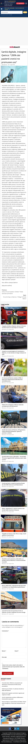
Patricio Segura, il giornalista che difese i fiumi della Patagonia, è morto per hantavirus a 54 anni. (14, 703)
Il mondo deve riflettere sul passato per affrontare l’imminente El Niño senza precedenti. (12, 684)
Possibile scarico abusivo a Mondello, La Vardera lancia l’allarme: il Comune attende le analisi (13, 560)
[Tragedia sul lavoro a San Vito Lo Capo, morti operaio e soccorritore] (14, 523)
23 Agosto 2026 (11, 329)
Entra (25, 12)
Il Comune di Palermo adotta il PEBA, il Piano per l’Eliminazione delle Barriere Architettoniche (12, 379)
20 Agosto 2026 (11, 382)
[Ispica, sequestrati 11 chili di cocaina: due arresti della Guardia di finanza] (14, 498)
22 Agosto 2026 (11, 356)
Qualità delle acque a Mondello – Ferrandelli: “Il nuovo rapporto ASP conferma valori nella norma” (14, 458)
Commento (5, 631)
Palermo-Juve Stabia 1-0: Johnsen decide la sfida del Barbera (13, 689)
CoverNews (16, 742)
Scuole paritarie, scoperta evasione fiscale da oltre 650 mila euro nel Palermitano (13, 484)
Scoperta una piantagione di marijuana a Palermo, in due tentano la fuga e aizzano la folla (14, 353)
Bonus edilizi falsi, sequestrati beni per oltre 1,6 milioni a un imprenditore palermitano (14, 586)
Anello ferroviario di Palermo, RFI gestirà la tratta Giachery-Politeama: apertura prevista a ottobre (13, 431)
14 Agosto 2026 (11, 461)
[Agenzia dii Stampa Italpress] (11, 716)
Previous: (12, 291)
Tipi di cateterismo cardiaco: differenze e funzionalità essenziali (12, 698)
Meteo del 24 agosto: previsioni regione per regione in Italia (13, 693)
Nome (4, 651)
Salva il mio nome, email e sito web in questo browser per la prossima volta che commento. (13, 666)
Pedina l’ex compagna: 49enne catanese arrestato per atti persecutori (12, 405)
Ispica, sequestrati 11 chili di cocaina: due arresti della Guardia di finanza (13, 509)
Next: (14, 296)
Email (17, 651)
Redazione (5, 64)
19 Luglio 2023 (12, 64)
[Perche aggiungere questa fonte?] (26, 3)
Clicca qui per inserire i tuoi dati (6, 14)
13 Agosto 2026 (11, 536)
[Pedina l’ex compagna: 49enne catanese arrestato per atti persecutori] (14, 394)
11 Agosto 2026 (11, 614)
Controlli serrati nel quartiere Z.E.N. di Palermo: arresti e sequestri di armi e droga (13, 611)
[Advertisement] (14, 31)
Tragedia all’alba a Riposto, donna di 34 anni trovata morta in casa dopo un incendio (14, 326)
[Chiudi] (3, 3)
